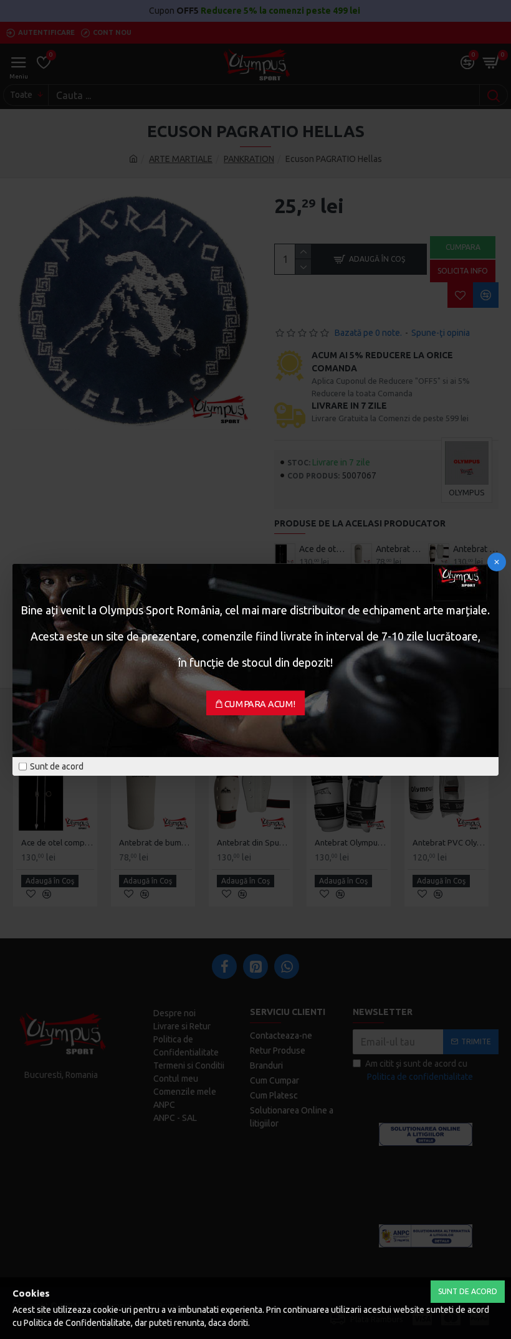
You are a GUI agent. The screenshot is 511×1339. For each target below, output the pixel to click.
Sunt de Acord (467, 1291)
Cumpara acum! (260, 703)
